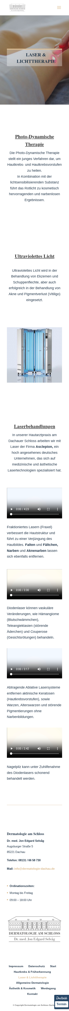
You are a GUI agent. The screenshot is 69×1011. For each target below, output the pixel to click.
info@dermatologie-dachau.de (34, 868)
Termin (62, 1004)
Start (53, 966)
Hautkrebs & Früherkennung (32, 971)
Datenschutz (36, 966)
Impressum (16, 966)
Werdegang (48, 988)
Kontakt (32, 993)
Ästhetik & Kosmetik (22, 988)
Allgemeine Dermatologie (32, 982)
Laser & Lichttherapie (32, 977)
